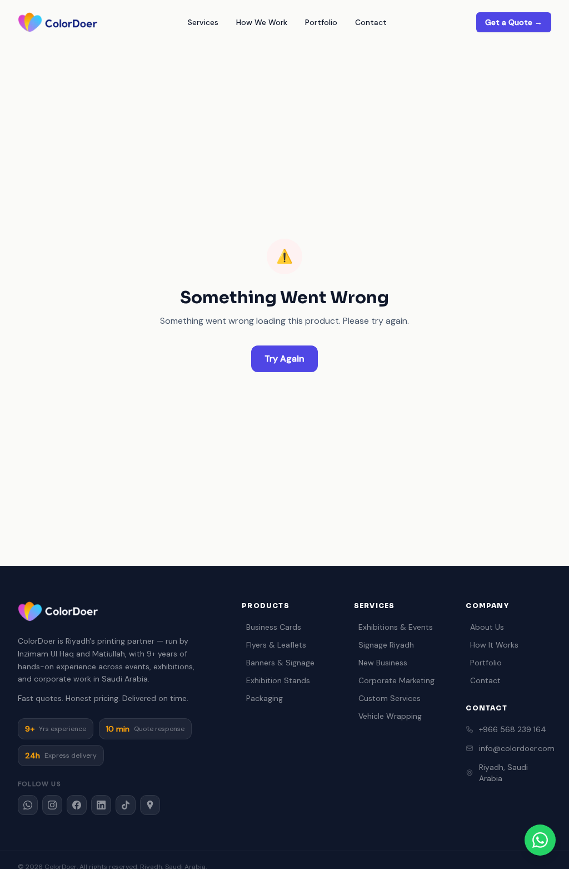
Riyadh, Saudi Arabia (503, 772)
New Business (382, 663)
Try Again (284, 358)
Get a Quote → (513, 22)
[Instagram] (52, 805)
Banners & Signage (280, 663)
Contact (371, 22)
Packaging (264, 698)
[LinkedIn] (101, 805)
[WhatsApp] (28, 805)
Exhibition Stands (278, 680)
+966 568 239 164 (512, 729)
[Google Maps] (150, 805)
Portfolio (321, 22)
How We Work (261, 22)
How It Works (494, 645)
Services (203, 22)
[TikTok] (126, 805)
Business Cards (273, 627)
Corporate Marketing (396, 680)
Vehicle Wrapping (390, 716)
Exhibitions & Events (395, 627)
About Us (487, 627)
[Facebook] (77, 805)
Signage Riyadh (386, 645)
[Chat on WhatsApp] (540, 840)
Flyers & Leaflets (276, 645)
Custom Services (389, 698)
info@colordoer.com (515, 748)
